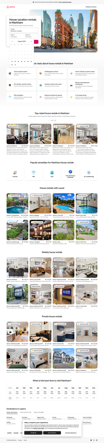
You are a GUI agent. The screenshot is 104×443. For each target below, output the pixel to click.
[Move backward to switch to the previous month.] (12, 41)
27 (24, 61)
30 (12, 65)
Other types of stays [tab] (25, 412)
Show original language (65, 2)
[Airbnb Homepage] (11, 6)
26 (21, 61)
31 (15, 65)
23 (12, 61)
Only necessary (52, 433)
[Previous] (49, 120)
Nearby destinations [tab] (12, 412)
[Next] (55, 120)
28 (28, 61)
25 (18, 61)
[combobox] (24, 31)
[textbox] (17, 37)
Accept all (33, 433)
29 (31, 61)
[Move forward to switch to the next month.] (31, 41)
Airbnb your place (91, 7)
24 (15, 61)
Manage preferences (70, 433)
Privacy (20, 440)
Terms (25, 440)
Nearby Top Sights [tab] (39, 412)
